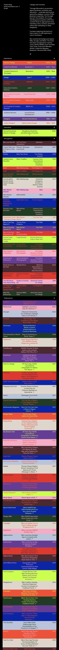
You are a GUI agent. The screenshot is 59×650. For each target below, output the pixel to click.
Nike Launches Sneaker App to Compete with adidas (29, 537)
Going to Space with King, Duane (29, 382)
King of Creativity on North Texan (29, 335)
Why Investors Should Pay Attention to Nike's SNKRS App (29, 503)
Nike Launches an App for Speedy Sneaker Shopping (29, 544)
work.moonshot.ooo (11, 7)
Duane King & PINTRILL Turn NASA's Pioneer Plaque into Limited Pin (29, 341)
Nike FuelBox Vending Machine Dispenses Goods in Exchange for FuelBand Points (29, 585)
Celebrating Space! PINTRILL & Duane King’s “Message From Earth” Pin (29, 358)
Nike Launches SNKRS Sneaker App (29, 531)
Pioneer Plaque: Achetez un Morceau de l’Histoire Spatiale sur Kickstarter (29, 389)
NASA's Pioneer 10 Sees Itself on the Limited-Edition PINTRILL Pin (29, 350)
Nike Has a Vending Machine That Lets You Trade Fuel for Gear (29, 593)
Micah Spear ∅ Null (28, 498)
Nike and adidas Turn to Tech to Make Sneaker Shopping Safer (29, 525)
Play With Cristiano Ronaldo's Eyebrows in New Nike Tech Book (29, 551)
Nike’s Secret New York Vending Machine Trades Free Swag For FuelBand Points (29, 601)
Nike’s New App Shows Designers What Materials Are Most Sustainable (29, 634)
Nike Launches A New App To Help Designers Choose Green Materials (29, 616)
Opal (28, 77)
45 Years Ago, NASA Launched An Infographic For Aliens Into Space (29, 367)
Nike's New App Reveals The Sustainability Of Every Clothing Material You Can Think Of (29, 643)
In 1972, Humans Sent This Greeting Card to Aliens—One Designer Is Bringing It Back (29, 376)
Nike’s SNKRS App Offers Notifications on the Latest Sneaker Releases (29, 510)
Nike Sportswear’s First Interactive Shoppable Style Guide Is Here (29, 558)
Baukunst (28, 67)
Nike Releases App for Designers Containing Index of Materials (29, 609)
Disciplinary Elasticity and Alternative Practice (29, 132)
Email (6, 8)
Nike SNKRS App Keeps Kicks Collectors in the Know (29, 518)
